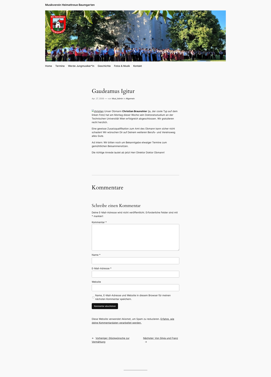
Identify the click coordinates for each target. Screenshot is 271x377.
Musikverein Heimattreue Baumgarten (70, 4)
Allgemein (130, 98)
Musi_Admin (117, 98)
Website (96, 281)
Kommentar (99, 222)
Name (96, 254)
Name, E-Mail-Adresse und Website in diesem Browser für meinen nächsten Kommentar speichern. (133, 297)
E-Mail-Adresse (102, 268)
